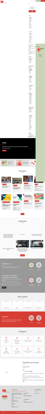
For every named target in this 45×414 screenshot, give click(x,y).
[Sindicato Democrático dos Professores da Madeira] (3, 1)
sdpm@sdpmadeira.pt (14, 406)
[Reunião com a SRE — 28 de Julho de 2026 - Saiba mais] (6, 180)
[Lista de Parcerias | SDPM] (31, 280)
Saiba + (4, 287)
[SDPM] (6, 392)
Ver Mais (22, 255)
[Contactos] (35, 1)
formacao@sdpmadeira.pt (28, 395)
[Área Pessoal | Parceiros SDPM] (39, 280)
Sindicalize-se (34, 11)
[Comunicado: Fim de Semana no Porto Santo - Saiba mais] (39, 196)
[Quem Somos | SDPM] (39, 265)
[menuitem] (32, 8)
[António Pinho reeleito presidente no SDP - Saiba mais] (28, 179)
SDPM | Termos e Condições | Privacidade (24, 412)
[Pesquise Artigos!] (31, 318)
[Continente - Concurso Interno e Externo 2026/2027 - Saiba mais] (17, 197)
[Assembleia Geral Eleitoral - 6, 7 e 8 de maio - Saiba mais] (28, 196)
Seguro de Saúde (4, 398)
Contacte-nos (30, 11)
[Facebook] (33, 1)
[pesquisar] (31, 1)
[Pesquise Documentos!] (39, 318)
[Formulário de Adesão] (31, 265)
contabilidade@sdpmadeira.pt (28, 402)
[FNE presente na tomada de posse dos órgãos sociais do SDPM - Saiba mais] (17, 181)
